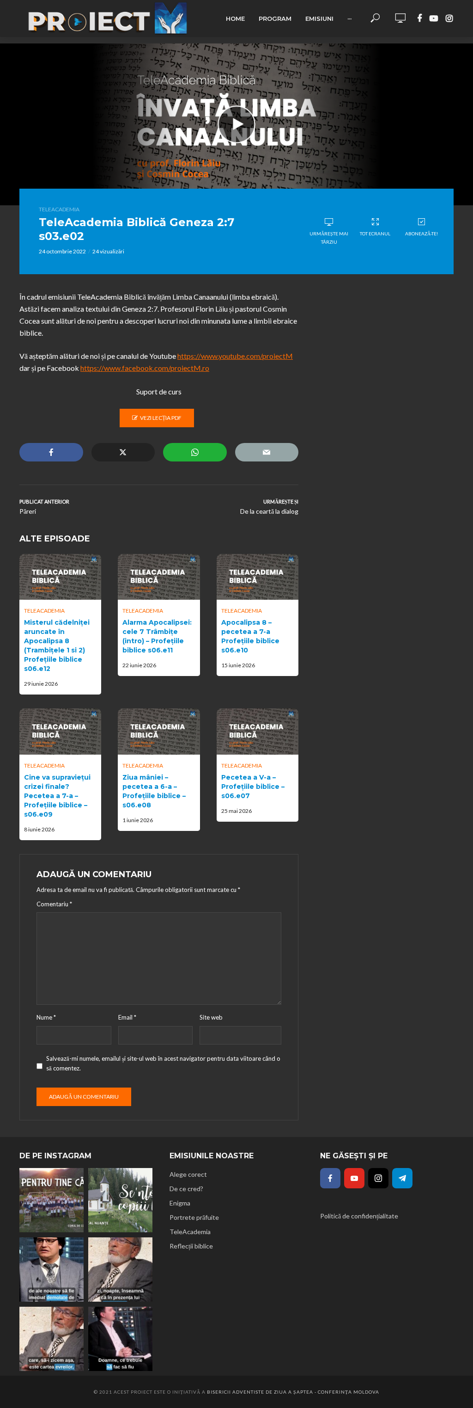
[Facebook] (330, 1178)
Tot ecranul (375, 233)
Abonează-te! (421, 233)
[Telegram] (402, 1178)
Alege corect (188, 1174)
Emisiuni (319, 18)
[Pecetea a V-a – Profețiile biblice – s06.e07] (257, 731)
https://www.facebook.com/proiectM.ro (144, 367)
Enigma (180, 1203)
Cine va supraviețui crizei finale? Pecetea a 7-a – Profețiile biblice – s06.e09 (57, 795)
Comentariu (54, 904)
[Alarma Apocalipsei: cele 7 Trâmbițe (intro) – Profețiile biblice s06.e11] (159, 577)
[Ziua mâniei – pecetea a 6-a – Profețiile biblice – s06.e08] (159, 731)
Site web (211, 1017)
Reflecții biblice (191, 1246)
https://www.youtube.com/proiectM (235, 355)
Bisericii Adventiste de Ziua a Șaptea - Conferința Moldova (293, 1392)
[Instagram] (378, 1178)
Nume (46, 1017)
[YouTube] (354, 1178)
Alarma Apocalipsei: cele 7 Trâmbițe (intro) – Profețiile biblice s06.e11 (157, 636)
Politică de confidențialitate (359, 1216)
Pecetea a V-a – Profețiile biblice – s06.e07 (253, 786)
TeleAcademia (59, 209)
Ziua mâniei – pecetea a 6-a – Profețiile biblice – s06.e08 (154, 791)
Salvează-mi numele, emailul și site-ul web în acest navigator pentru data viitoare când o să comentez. (163, 1063)
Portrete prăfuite (194, 1217)
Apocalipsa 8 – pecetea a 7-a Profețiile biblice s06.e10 (250, 636)
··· (349, 18)
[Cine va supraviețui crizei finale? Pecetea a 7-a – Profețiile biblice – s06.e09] (60, 731)
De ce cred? (186, 1189)
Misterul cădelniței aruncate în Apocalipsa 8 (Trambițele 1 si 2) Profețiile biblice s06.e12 (57, 645)
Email (127, 1017)
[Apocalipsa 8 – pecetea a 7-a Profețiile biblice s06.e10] (257, 577)
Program (275, 18)
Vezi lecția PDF (161, 417)
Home (235, 18)
